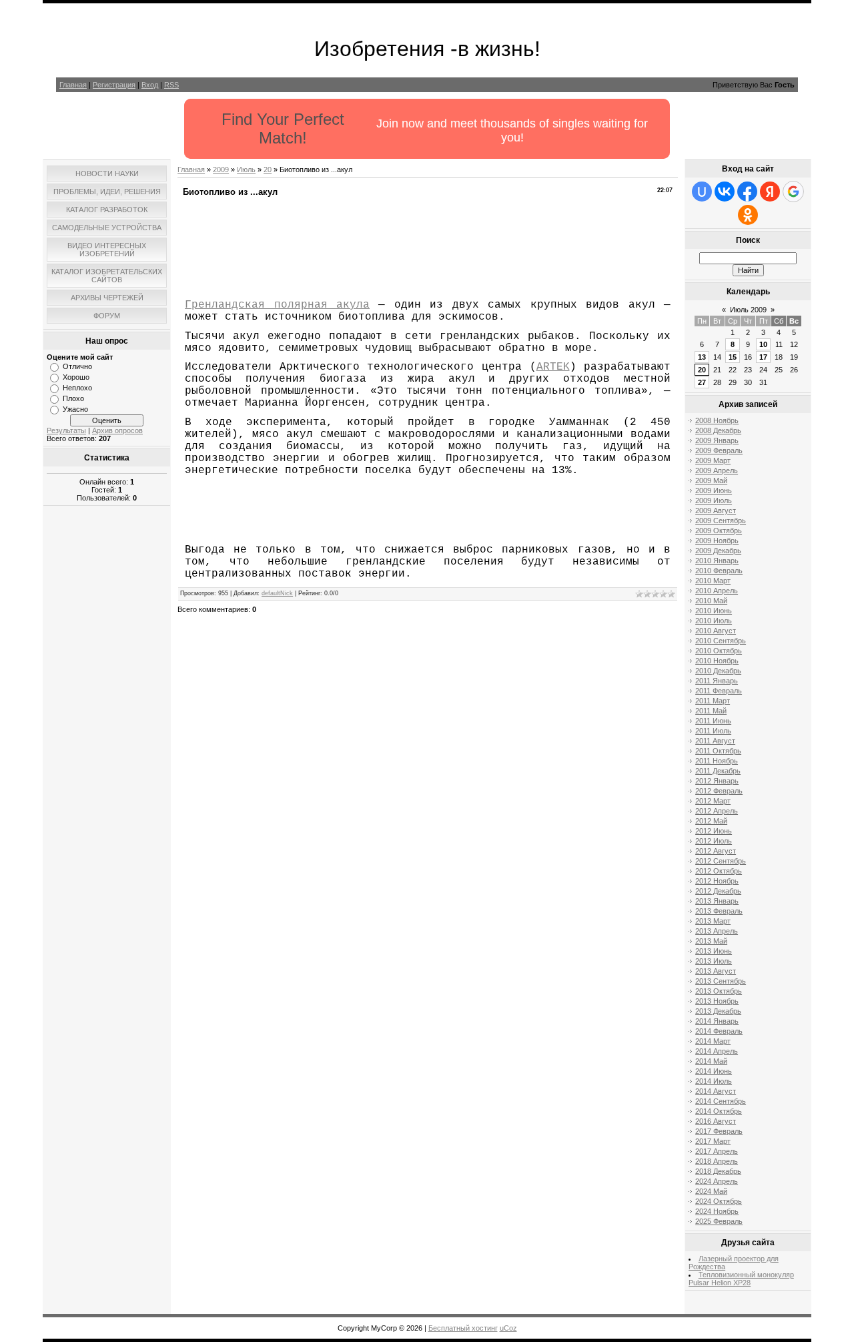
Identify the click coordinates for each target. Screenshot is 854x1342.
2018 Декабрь (718, 1171)
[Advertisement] (106, 708)
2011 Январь (716, 681)
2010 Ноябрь (717, 661)
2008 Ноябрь (717, 420)
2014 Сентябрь (720, 1101)
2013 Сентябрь (720, 981)
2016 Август (715, 1121)
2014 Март (713, 1041)
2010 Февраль (719, 571)
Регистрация (114, 85)
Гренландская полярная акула (277, 305)
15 (733, 357)
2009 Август (715, 511)
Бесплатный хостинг (463, 1328)
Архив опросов (117, 430)
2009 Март (713, 460)
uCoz (508, 1328)
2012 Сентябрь (720, 861)
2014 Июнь (713, 1071)
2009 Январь (717, 440)
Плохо (73, 398)
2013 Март (713, 921)
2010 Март (713, 581)
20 (268, 169)
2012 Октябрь (718, 871)
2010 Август (715, 631)
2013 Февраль (719, 911)
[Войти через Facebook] (747, 192)
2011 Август (715, 741)
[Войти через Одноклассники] (748, 215)
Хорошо (76, 377)
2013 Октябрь (718, 991)
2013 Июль (713, 961)
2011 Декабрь (718, 771)
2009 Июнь (713, 490)
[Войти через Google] (793, 191)
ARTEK (553, 367)
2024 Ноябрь (717, 1211)
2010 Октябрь (718, 651)
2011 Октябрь (718, 751)
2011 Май (711, 711)
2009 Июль (713, 500)
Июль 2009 (748, 310)
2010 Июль (713, 621)
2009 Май (711, 480)
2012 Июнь (713, 831)
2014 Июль (713, 1081)
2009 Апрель (716, 470)
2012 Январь (717, 781)
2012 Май (711, 821)
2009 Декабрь (718, 551)
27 (702, 382)
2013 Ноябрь (717, 1001)
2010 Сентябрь (720, 641)
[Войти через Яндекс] (770, 192)
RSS (171, 85)
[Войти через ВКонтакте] (725, 192)
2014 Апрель (716, 1051)
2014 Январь (717, 1021)
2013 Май (711, 941)
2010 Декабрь (718, 671)
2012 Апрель (716, 811)
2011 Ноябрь (716, 761)
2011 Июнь (713, 721)
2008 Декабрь (718, 430)
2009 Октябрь (718, 531)
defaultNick (277, 593)
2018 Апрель (716, 1161)
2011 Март (712, 701)
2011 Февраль (718, 691)
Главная (73, 85)
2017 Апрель (716, 1151)
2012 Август (715, 851)
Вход (149, 85)
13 (702, 357)
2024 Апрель (716, 1181)
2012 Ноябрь (717, 881)
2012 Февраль (719, 791)
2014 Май (711, 1061)
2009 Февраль (719, 450)
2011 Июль (713, 731)
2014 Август (715, 1091)
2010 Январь (717, 561)
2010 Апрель (716, 591)
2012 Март (713, 801)
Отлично (77, 366)
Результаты (66, 430)
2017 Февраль (719, 1131)
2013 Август (715, 971)
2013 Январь (717, 901)
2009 (221, 169)
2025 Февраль (719, 1221)
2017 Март (713, 1141)
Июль (246, 169)
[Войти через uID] (702, 192)
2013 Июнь (713, 951)
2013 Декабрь (718, 1011)
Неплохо (77, 388)
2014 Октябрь (718, 1111)
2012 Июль (713, 841)
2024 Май (711, 1191)
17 (763, 357)
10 (763, 344)
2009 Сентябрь (720, 521)
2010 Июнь (713, 611)
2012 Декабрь (718, 891)
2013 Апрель (716, 931)
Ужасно (75, 409)
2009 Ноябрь (717, 541)
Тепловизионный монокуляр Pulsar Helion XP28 (741, 1279)
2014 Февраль (719, 1031)
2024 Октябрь (718, 1201)
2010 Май (711, 601)
